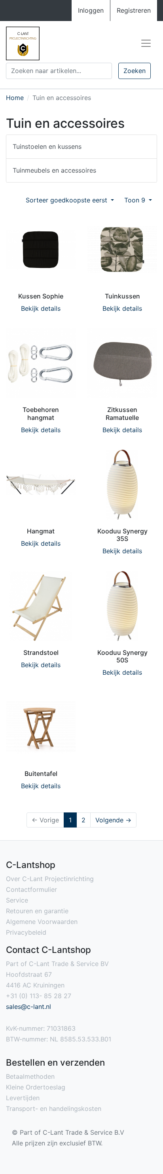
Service (17, 900)
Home (15, 98)
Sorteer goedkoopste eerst (67, 200)
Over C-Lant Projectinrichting (50, 879)
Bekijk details (41, 308)
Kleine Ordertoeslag (35, 1087)
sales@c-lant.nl (28, 1006)
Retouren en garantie (37, 911)
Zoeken (134, 71)
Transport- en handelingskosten (53, 1108)
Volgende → (113, 820)
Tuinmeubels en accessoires (54, 170)
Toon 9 (135, 200)
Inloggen (91, 10)
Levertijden (23, 1098)
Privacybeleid (26, 932)
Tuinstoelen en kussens (47, 146)
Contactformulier (31, 889)
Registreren (134, 10)
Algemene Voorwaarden (42, 922)
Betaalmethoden (30, 1076)
